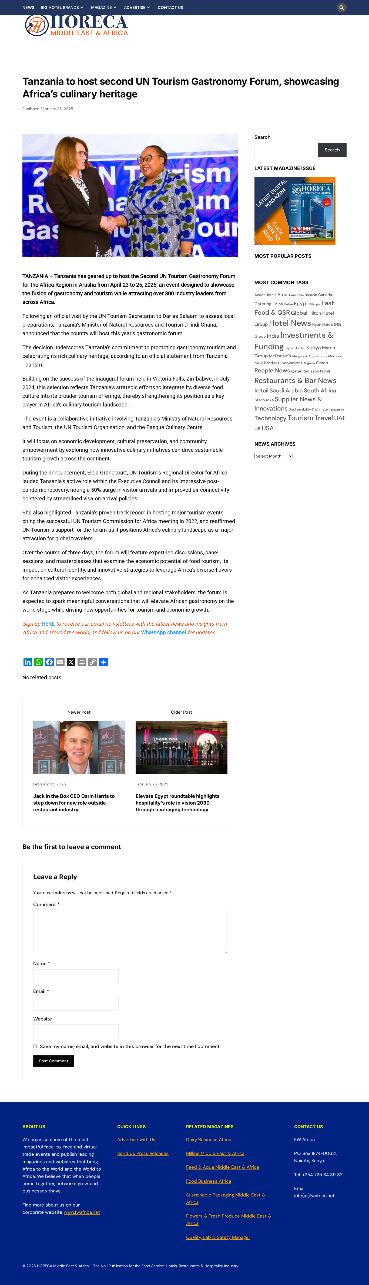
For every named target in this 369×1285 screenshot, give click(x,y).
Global (299, 312)
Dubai (288, 304)
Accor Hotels (265, 295)
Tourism (300, 417)
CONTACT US (170, 7)
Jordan (300, 348)
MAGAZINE (101, 7)
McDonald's (280, 356)
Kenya (313, 347)
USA (268, 428)
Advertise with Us (136, 1139)
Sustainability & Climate (308, 409)
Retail (261, 390)
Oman (322, 363)
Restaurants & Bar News (295, 380)
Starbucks (264, 400)
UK (257, 428)
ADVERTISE (135, 7)
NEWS (28, 7)
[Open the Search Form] (342, 7)
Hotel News (290, 323)
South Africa (320, 390)
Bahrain (311, 295)
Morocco (335, 356)
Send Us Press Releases (143, 1153)
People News (272, 370)
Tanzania (336, 409)
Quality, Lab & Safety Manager (218, 1237)
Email (41, 991)
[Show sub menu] (82, 7)
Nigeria (309, 363)
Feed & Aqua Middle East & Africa (222, 1167)
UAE (340, 418)
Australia (297, 295)
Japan (289, 348)
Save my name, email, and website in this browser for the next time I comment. (130, 1046)
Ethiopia (314, 304)
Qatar (296, 371)
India (273, 335)
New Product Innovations (278, 363)
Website (42, 1019)
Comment (46, 904)
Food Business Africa (208, 1181)
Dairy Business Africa (208, 1139)
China (278, 303)
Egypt (301, 303)
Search (262, 137)
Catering (262, 304)
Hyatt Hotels (322, 324)
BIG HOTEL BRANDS (60, 7)
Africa (283, 294)
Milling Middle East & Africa (215, 1153)
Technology (270, 418)
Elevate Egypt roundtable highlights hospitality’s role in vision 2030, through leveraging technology (178, 802)
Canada (325, 294)
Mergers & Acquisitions (309, 356)
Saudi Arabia (286, 390)
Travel (323, 417)
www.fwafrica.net (82, 1212)
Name (41, 964)
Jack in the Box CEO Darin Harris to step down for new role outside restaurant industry (74, 802)
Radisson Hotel (316, 371)
